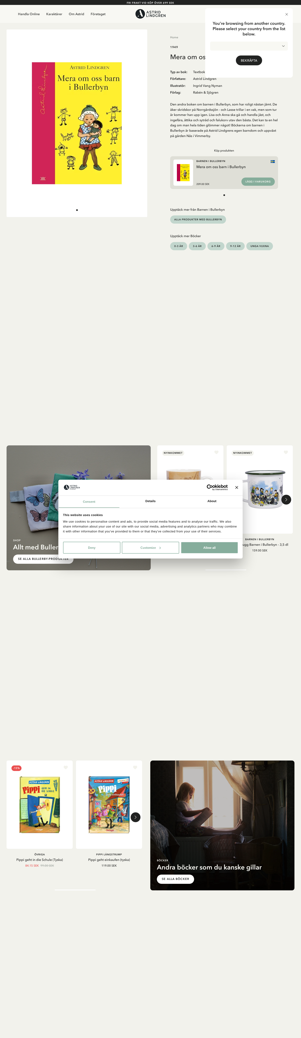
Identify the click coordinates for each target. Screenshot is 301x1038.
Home (174, 37)
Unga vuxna (259, 246)
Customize (148, 547)
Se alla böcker (175, 879)
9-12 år (235, 246)
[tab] (77, 210)
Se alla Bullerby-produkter (43, 559)
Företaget (98, 14)
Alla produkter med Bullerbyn (198, 219)
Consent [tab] (89, 501)
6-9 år (216, 246)
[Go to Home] (150, 14)
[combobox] (249, 46)
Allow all (209, 547)
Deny (91, 547)
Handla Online (29, 14)
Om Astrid (76, 14)
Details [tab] (150, 501)
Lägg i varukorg (258, 181)
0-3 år (178, 246)
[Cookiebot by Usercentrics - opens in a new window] (210, 487)
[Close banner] (236, 487)
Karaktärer (54, 14)
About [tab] (211, 501)
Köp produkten (224, 150)
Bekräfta (249, 60)
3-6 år (197, 246)
